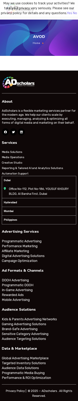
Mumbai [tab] (9, 211)
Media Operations (13, 157)
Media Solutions (12, 152)
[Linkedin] (21, 131)
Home (36, 43)
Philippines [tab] (10, 219)
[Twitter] (13, 131)
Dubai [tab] (7, 180)
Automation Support (15, 173)
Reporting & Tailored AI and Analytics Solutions (32, 168)
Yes (69, 13)
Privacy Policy (15, 391)
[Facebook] (5, 131)
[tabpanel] (39, 191)
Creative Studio (12, 162)
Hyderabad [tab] (10, 202)
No (75, 13)
